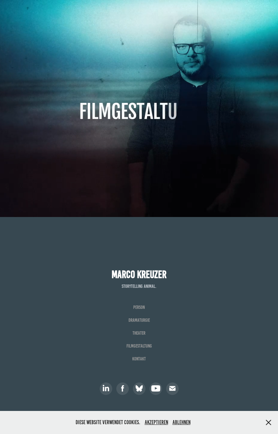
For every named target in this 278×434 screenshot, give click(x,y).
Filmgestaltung (139, 346)
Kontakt (139, 358)
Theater (139, 333)
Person (139, 307)
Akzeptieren (156, 422)
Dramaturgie (139, 320)
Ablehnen (182, 422)
